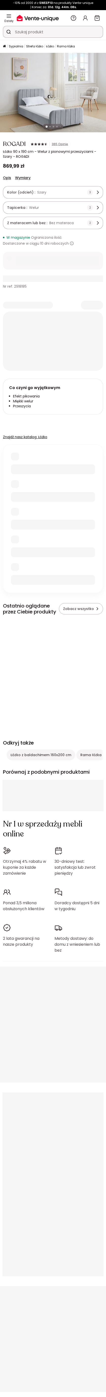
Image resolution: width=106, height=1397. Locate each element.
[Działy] (9, 16)
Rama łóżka (66, 46)
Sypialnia (16, 46)
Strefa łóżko (34, 46)
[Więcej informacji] (72, 243)
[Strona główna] (4, 46)
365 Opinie (60, 144)
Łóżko (50, 46)
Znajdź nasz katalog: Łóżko (25, 436)
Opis (7, 177)
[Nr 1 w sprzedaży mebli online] (38, 18)
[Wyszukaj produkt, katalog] (8, 31)
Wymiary (23, 177)
